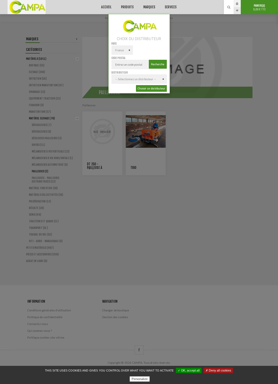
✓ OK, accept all (189, 370)
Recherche (157, 64)
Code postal (118, 58)
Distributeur (119, 72)
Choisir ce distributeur (151, 88)
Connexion (240, 3)
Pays (114, 43)
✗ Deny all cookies (218, 370)
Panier (259, 7)
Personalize (140, 379)
